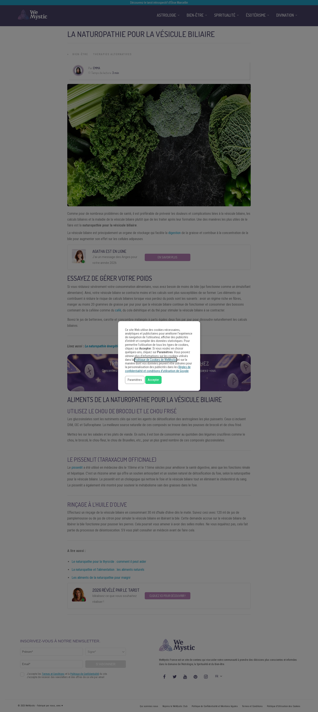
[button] (135, 380)
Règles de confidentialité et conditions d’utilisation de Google (158, 369)
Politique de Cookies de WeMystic (156, 360)
